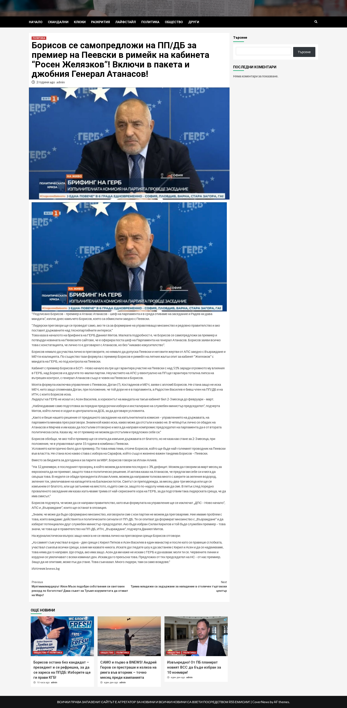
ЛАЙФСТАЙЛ (125, 22)
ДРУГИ (193, 22)
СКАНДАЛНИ (58, 22)
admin (60, 82)
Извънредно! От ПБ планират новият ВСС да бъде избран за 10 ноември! (194, 667)
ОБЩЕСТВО (174, 22)
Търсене (240, 37)
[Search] (316, 21)
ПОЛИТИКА (150, 22)
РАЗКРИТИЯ (100, 22)
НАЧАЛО (35, 22)
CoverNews (260, 702)
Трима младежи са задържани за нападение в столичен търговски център (179, 586)
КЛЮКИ (80, 22)
